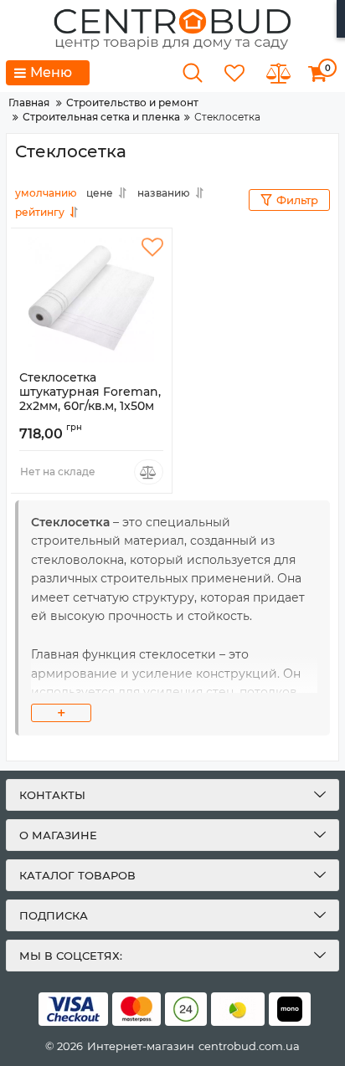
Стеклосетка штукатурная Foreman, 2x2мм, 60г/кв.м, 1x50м (90, 399)
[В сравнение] (148, 471)
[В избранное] (152, 248)
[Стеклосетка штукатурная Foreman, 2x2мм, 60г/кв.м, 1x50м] (91, 299)
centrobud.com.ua (249, 1046)
